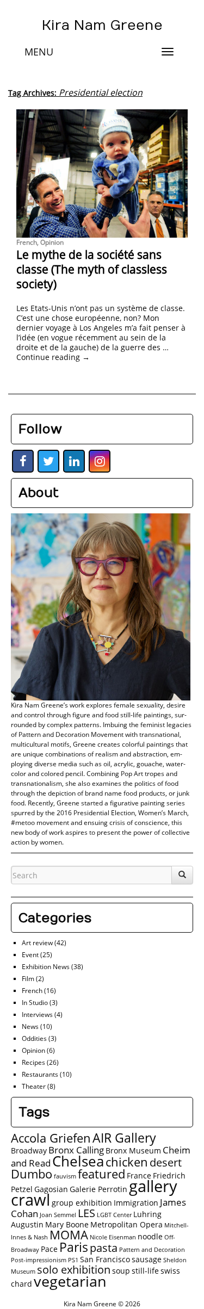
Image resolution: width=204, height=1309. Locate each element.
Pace (49, 1249)
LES (86, 1213)
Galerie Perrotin (98, 1189)
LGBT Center (114, 1215)
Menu (38, 51)
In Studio (35, 1002)
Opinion (52, 242)
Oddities (34, 1038)
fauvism (65, 1176)
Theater (34, 1086)
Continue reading (53, 357)
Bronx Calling (76, 1150)
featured (101, 1174)
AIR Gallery (124, 1137)
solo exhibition (73, 1269)
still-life (145, 1270)
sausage (147, 1259)
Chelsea (78, 1161)
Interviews (37, 1014)
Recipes (33, 1062)
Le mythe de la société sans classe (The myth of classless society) (91, 269)
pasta (104, 1247)
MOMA (69, 1235)
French (26, 242)
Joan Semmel (58, 1215)
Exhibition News (46, 966)
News (30, 1026)
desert (166, 1162)
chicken (127, 1162)
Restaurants (40, 1074)
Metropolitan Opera (126, 1224)
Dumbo (31, 1174)
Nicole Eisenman (113, 1237)
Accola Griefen (51, 1138)
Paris (73, 1247)
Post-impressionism (38, 1260)
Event (30, 954)
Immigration (136, 1203)
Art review (37, 942)
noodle (150, 1236)
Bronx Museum (133, 1150)
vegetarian (70, 1281)
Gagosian (51, 1189)
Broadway (29, 1150)
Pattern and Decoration (152, 1250)
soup (121, 1270)
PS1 (73, 1260)
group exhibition (82, 1203)
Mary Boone (67, 1224)
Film (28, 978)
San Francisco (105, 1259)
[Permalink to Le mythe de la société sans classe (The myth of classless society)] (102, 173)
